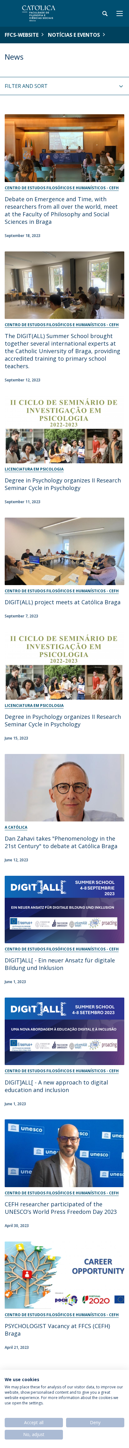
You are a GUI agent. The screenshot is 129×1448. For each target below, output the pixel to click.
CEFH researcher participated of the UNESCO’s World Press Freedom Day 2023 (61, 1207)
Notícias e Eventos (74, 34)
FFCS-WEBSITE (22, 34)
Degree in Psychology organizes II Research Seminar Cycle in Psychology (63, 484)
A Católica (16, 827)
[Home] (44, 13)
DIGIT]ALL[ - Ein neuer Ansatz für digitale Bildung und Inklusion (60, 964)
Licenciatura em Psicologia (34, 469)
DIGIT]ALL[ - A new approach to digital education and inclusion (56, 1086)
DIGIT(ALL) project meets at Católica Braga (63, 602)
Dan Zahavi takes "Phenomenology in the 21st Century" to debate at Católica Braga (61, 842)
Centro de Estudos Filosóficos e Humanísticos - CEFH (62, 188)
